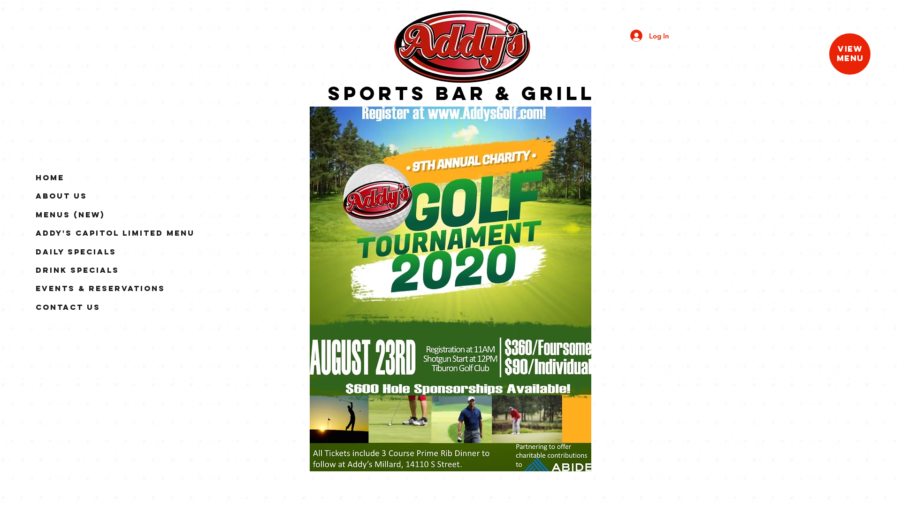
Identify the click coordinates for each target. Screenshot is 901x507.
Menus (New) (70, 214)
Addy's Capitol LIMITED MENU (115, 233)
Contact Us (68, 307)
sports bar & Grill (461, 93)
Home (50, 177)
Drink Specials (77, 270)
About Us (61, 195)
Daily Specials (76, 251)
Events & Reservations (100, 288)
